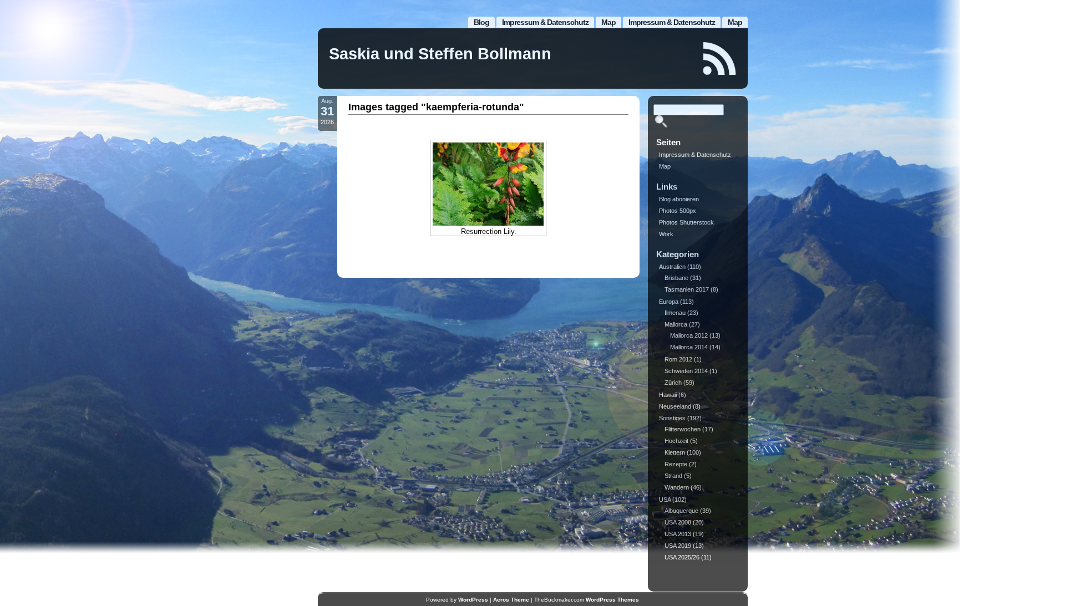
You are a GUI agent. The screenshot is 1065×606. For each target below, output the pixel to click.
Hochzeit (676, 440)
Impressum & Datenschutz (671, 22)
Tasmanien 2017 (687, 289)
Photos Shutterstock (686, 222)
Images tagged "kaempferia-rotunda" (436, 107)
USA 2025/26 (682, 557)
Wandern (677, 487)
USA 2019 (678, 545)
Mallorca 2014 (689, 347)
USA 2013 (678, 534)
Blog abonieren (679, 199)
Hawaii (668, 394)
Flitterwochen (683, 429)
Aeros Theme (511, 600)
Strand (673, 475)
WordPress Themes (612, 600)
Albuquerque (681, 510)
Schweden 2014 (686, 371)
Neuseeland (675, 406)
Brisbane (676, 277)
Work (666, 234)
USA (665, 499)
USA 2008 (678, 522)
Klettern (675, 452)
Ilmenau (675, 312)
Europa (668, 301)
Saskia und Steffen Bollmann (440, 54)
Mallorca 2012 (689, 335)
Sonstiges (672, 418)
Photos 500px (677, 210)
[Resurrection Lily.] (488, 184)
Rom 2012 (678, 359)
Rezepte (676, 464)
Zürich (673, 382)
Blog (481, 22)
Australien (672, 266)
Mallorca (676, 324)
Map (735, 22)
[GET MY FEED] (720, 58)
